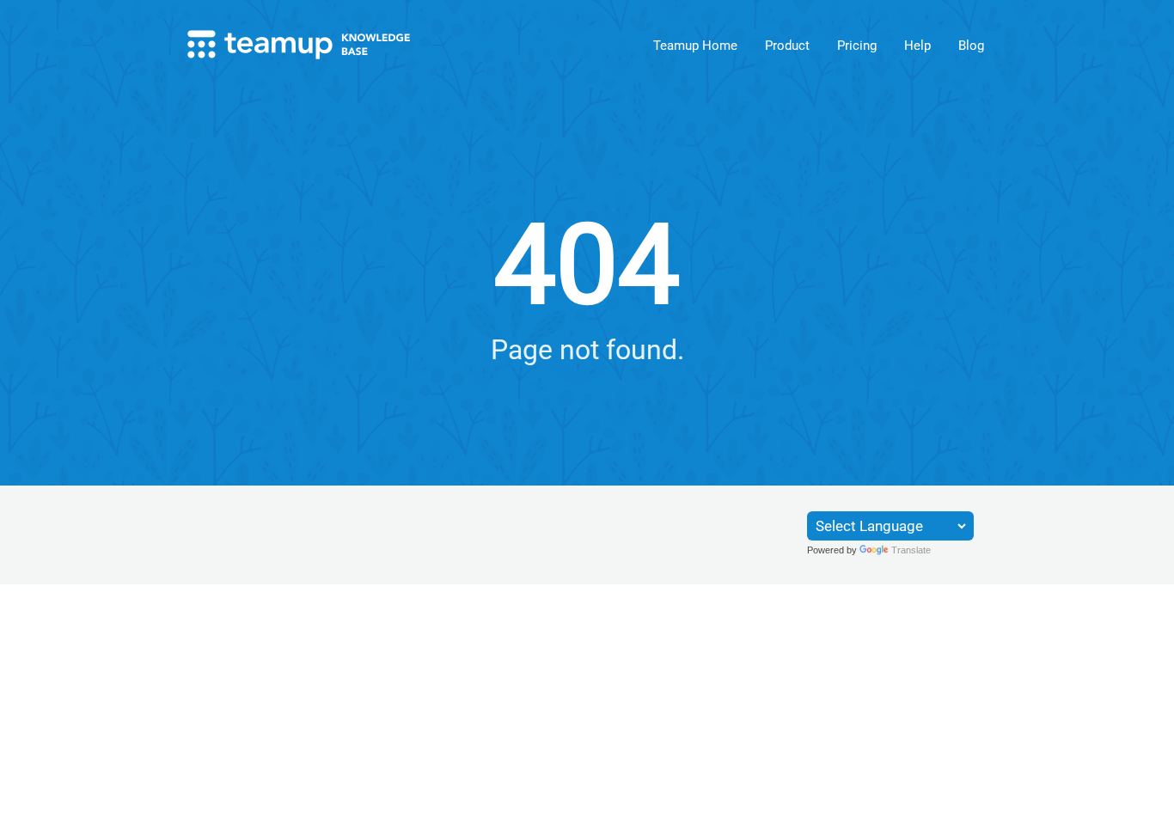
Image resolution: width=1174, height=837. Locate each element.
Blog (971, 45)
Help (917, 45)
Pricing (857, 45)
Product (787, 45)
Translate (911, 550)
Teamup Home (695, 45)
